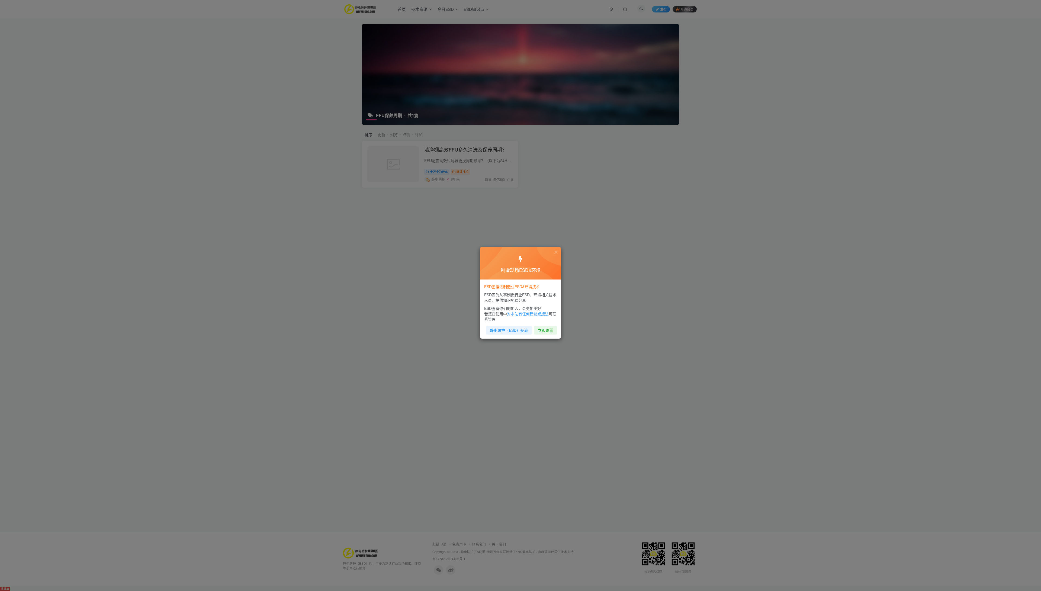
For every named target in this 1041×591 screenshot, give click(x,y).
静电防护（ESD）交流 (509, 330)
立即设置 (545, 330)
